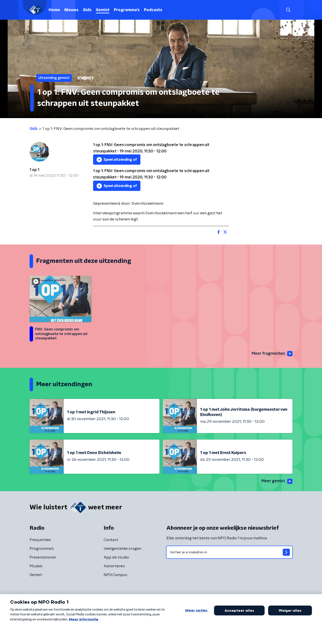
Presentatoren (43, 557)
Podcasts (153, 10)
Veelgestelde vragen (122, 549)
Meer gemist (273, 481)
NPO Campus (115, 575)
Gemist (103, 10)
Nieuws (71, 10)
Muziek (36, 566)
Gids (87, 10)
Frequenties (40, 540)
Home (54, 10)
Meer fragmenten (268, 354)
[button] (288, 10)
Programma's (127, 10)
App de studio (116, 557)
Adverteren (114, 566)
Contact (111, 540)
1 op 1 (34, 170)
